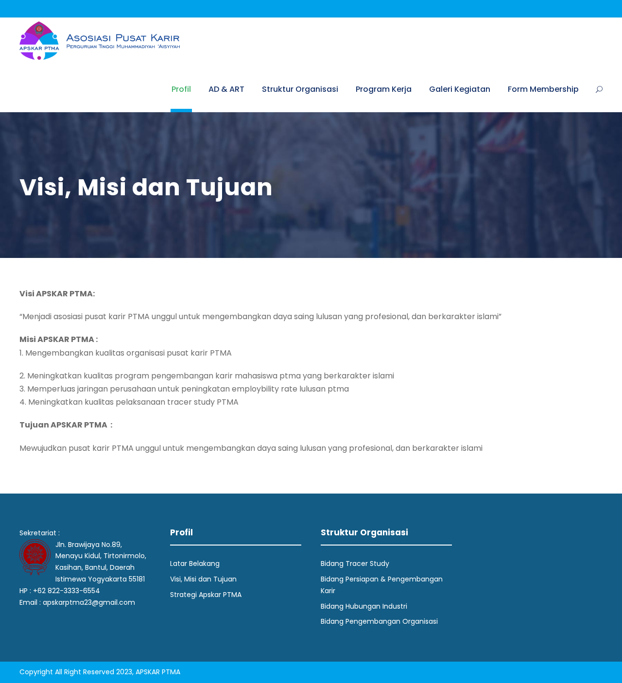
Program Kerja (384, 89)
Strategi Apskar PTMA (206, 594)
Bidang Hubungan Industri (364, 606)
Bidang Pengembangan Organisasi (379, 621)
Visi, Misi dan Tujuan (203, 579)
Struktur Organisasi (300, 89)
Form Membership (543, 89)
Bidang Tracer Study (355, 563)
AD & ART (226, 89)
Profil (181, 89)
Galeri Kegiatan (459, 89)
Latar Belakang (195, 563)
